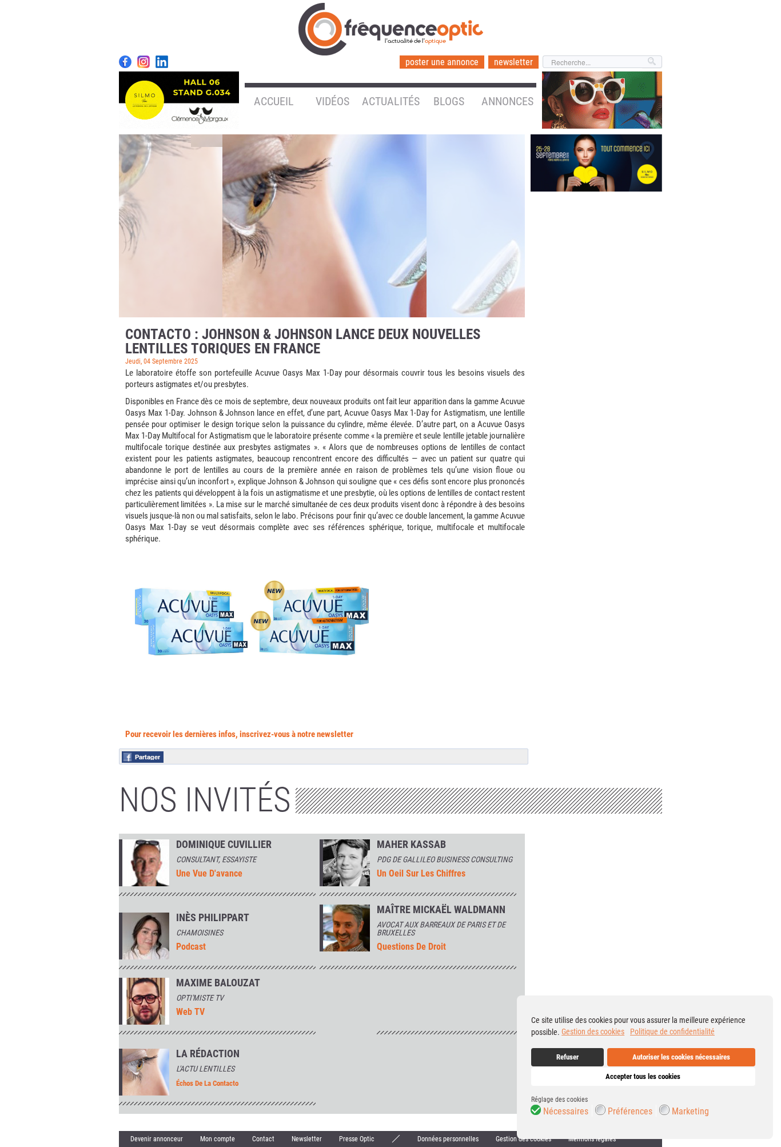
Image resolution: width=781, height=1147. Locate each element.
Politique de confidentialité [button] (672, 1031)
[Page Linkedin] (162, 61)
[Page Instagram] (143, 61)
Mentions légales (592, 1139)
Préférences (630, 1111)
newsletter (513, 62)
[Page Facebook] (125, 61)
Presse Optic (356, 1139)
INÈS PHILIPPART (212, 918)
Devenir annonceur (156, 1139)
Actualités (391, 101)
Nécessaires (565, 1111)
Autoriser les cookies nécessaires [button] (681, 1057)
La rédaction (208, 1054)
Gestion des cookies (523, 1139)
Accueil (274, 101)
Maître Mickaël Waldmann (441, 910)
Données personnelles (448, 1139)
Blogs (448, 101)
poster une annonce (442, 62)
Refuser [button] (567, 1057)
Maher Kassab (411, 844)
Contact (263, 1139)
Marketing (690, 1111)
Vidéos (332, 101)
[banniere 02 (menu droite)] (602, 99)
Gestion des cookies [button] (592, 1031)
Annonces (507, 101)
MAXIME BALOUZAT (218, 983)
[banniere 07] (596, 162)
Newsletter (307, 1139)
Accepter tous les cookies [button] (642, 1076)
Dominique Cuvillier (224, 844)
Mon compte (217, 1139)
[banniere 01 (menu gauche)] (179, 99)
